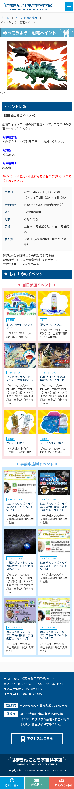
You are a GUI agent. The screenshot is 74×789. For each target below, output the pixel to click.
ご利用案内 (12, 785)
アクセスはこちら (40, 738)
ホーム (5, 17)
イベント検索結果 (26, 17)
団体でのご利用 (62, 785)
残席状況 (37, 785)
